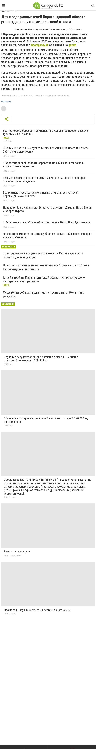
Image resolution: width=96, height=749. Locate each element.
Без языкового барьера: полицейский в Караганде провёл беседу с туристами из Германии (46, 132)
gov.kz (72, 45)
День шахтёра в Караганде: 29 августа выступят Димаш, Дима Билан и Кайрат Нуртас (47, 209)
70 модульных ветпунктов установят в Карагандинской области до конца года (43, 255)
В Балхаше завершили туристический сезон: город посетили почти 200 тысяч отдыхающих (45, 149)
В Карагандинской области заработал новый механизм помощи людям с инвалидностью (44, 164)
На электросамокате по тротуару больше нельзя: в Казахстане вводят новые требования (47, 235)
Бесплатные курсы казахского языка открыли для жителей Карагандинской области (40, 194)
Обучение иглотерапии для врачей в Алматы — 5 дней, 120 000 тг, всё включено (46, 420)
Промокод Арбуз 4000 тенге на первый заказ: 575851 (38, 610)
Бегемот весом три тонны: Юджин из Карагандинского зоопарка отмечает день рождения (44, 179)
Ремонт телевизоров (17, 551)
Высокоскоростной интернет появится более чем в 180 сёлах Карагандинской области (47, 267)
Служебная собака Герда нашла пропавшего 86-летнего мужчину (43, 294)
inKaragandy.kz (39, 45)
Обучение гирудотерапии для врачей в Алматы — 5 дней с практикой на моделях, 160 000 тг (41, 358)
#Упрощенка (6, 101)
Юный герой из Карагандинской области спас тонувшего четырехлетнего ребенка (44, 279)
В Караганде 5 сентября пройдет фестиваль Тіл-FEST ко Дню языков (47, 222)
